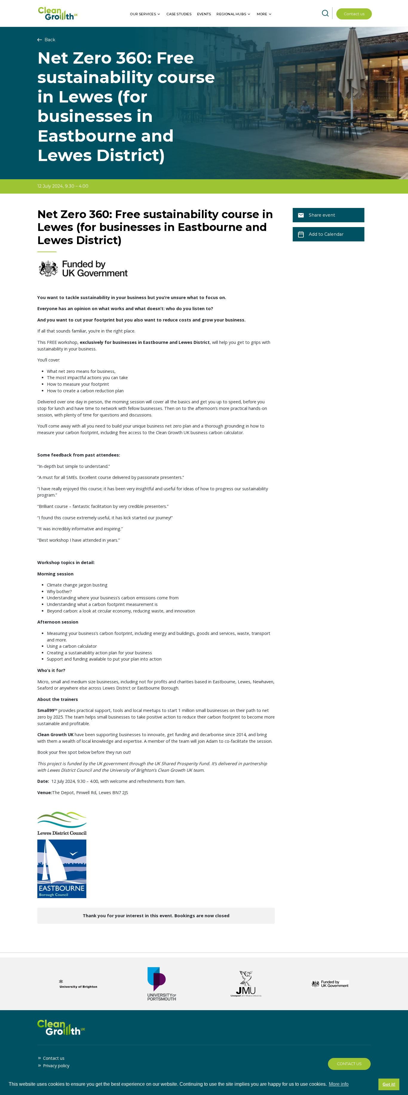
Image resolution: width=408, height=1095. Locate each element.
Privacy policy (56, 1065)
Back (49, 39)
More (262, 14)
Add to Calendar (326, 234)
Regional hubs (231, 14)
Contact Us (349, 1064)
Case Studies (178, 14)
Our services (143, 14)
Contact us (354, 14)
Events (204, 14)
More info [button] (339, 1084)
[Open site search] (325, 13)
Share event (322, 215)
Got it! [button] (389, 1084)
